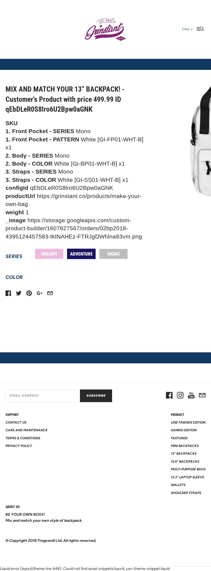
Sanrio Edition (184, 430)
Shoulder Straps (186, 493)
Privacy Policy (18, 446)
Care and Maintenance (26, 430)
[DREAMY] (49, 254)
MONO (113, 254)
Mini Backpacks (185, 446)
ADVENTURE (81, 254)
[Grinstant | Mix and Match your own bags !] (105, 29)
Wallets (178, 485)
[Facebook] (169, 396)
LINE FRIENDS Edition (188, 422)
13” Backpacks (183, 453)
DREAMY (49, 254)
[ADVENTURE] (81, 254)
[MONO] (113, 254)
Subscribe (96, 395)
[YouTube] (191, 396)
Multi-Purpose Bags (188, 469)
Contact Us (15, 422)
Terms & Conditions (22, 438)
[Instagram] (180, 396)
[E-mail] (202, 396)
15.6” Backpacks (185, 461)
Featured (179, 438)
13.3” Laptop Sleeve (187, 477)
